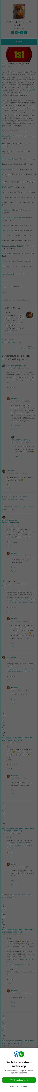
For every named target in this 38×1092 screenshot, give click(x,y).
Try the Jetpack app (19, 1080)
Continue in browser (19, 1086)
